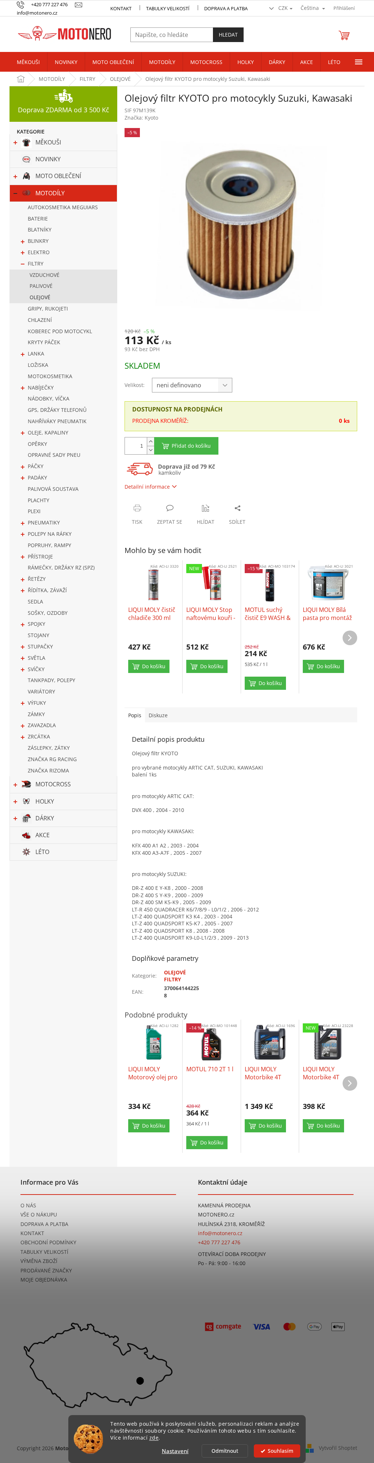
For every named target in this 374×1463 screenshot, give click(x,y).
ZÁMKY (36, 714)
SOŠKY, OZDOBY (48, 612)
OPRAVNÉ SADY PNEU (54, 454)
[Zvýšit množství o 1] (150, 441)
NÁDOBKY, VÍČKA (48, 398)
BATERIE (38, 218)
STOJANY (38, 635)
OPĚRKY (37, 443)
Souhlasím (280, 1451)
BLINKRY (38, 240)
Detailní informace (147, 486)
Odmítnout (224, 1451)
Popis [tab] (134, 715)
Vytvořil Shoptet (338, 1447)
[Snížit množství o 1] (150, 450)
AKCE (42, 835)
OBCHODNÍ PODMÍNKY (48, 1242)
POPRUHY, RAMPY (49, 545)
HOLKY (44, 801)
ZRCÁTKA (39, 736)
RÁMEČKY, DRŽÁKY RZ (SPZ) (61, 567)
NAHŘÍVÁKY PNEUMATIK (57, 421)
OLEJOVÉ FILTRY (175, 976)
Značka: (141, 117)
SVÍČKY (36, 669)
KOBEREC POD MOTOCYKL (60, 331)
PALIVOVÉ (41, 285)
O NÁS (28, 1205)
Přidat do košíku (191, 445)
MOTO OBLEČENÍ (58, 176)
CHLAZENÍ (40, 319)
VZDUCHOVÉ (45, 274)
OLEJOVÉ (40, 297)
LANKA (36, 353)
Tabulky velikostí (168, 8)
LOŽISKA (38, 364)
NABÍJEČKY (41, 387)
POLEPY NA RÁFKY (50, 533)
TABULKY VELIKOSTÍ (44, 1251)
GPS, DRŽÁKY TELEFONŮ (57, 409)
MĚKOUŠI (48, 142)
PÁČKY (35, 466)
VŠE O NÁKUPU (38, 1214)
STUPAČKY (40, 646)
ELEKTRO (39, 252)
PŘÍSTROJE (40, 556)
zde (154, 1437)
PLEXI (34, 511)
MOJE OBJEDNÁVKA (43, 1279)
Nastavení (175, 1451)
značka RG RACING (52, 759)
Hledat (228, 34)
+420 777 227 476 (219, 1242)
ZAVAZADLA (42, 725)
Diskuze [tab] (158, 715)
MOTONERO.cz (216, 1214)
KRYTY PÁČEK (44, 342)
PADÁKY (37, 477)
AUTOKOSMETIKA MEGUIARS (63, 207)
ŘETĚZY (37, 578)
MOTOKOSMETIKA (50, 376)
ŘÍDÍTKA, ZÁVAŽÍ (47, 590)
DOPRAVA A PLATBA (44, 1224)
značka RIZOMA (48, 770)
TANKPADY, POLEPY (51, 680)
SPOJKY (36, 623)
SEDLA (35, 601)
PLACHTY (38, 500)
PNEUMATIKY (44, 522)
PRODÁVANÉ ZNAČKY (46, 1270)
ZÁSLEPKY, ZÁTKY (49, 747)
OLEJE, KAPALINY (48, 432)
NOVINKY (48, 159)
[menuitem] (28, 62)
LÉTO (42, 852)
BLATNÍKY (39, 229)
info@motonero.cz (220, 1233)
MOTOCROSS (53, 784)
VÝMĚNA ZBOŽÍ (38, 1260)
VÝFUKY (37, 702)
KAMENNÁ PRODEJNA (224, 1205)
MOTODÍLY (50, 193)
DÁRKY (44, 818)
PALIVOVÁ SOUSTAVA (53, 488)
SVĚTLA (36, 657)
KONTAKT (120, 8)
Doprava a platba (226, 8)
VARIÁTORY (41, 691)
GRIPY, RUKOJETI (48, 308)
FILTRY (35, 263)
